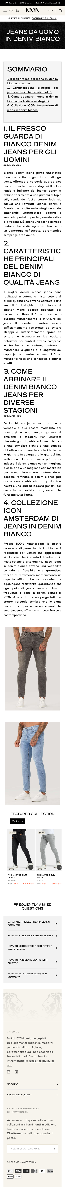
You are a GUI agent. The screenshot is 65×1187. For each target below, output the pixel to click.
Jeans (15, 152)
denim (20, 172)
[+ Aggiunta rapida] (30, 867)
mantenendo (48, 472)
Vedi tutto (17, 821)
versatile (36, 181)
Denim (45, 144)
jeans (30, 172)
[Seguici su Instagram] (16, 1072)
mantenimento (51, 226)
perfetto (9, 186)
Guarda (18, 136)
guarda (49, 181)
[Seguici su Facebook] (8, 1072)
